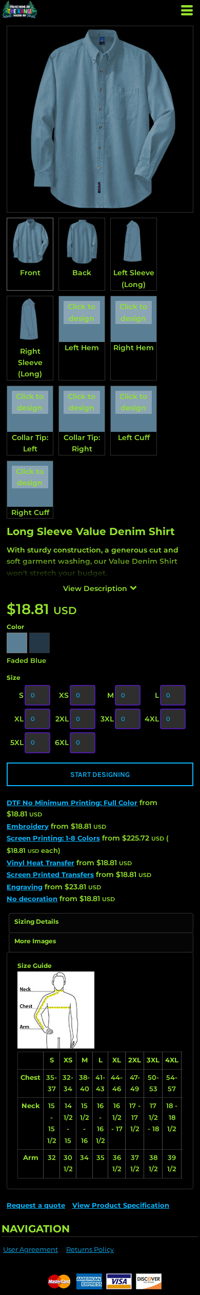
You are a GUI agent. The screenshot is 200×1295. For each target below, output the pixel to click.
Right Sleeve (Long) (30, 363)
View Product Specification (120, 1205)
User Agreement (30, 1249)
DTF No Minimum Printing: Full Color (72, 802)
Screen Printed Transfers (50, 874)
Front (30, 272)
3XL (107, 718)
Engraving (25, 887)
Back (81, 272)
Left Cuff (134, 437)
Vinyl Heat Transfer (40, 863)
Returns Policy (90, 1249)
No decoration (32, 898)
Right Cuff (30, 512)
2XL (62, 718)
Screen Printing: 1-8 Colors (53, 838)
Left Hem (82, 347)
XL (19, 718)
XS (64, 695)
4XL (152, 718)
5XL (17, 742)
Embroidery (28, 826)
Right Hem (133, 347)
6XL (62, 742)
